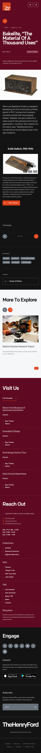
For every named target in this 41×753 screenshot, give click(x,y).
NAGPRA (8, 743)
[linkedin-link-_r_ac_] (22, 646)
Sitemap (18, 746)
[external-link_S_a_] (20, 518)
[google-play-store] (28, 675)
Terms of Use (29, 746)
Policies (17, 743)
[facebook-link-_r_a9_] (5, 646)
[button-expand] (35, 318)
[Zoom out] (30, 171)
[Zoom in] (25, 171)
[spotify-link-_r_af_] (5, 651)
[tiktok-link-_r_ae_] (33, 646)
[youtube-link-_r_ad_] (27, 646)
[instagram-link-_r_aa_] (10, 646)
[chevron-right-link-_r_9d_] (36, 368)
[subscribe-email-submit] (35, 707)
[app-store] (11, 675)
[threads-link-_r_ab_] (16, 646)
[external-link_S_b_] (20, 521)
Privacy (10, 746)
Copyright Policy (29, 743)
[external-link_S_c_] (20, 523)
